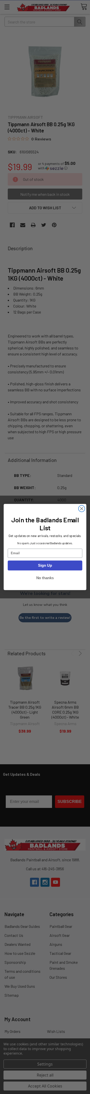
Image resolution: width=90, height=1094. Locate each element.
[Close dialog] (81, 508)
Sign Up (45, 565)
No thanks (45, 578)
